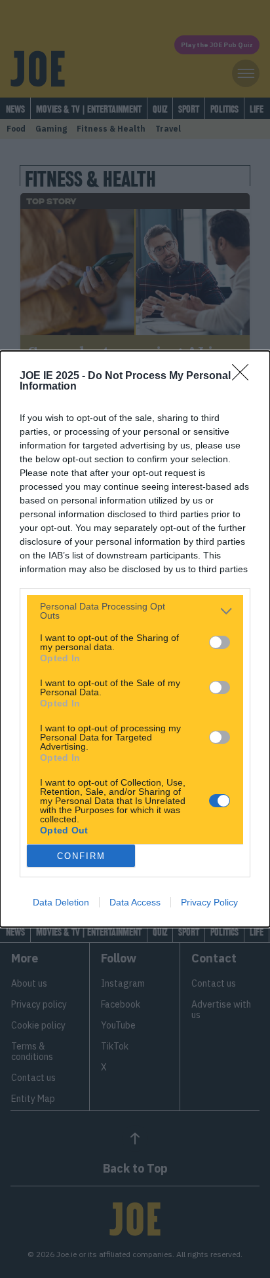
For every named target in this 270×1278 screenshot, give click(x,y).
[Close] (244, 376)
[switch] (219, 642)
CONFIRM (81, 856)
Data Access (135, 902)
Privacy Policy (209, 902)
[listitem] (135, 611)
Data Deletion (61, 902)
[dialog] (135, 639)
